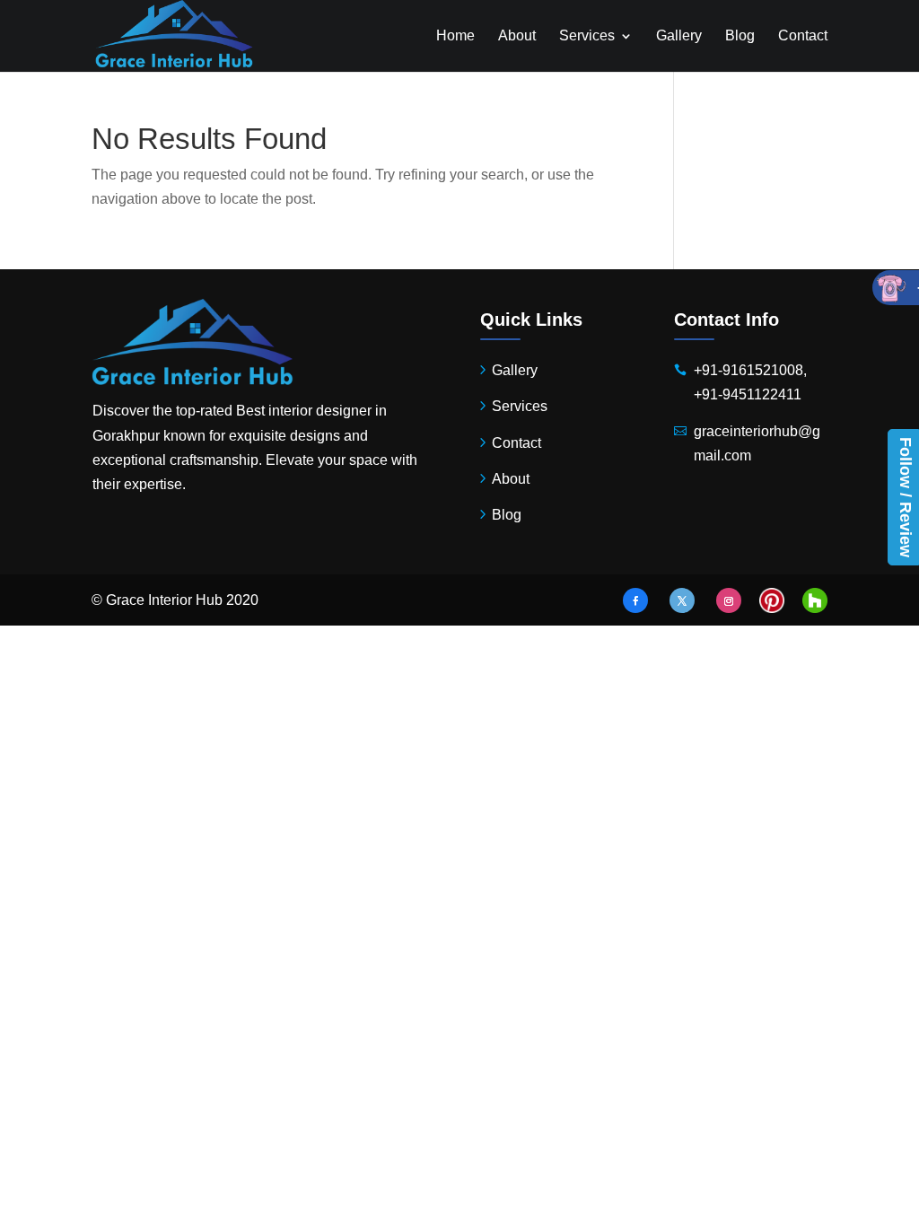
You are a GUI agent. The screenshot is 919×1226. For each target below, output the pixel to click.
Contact (802, 36)
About (517, 36)
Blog (740, 36)
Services (587, 36)
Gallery (679, 36)
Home (455, 36)
